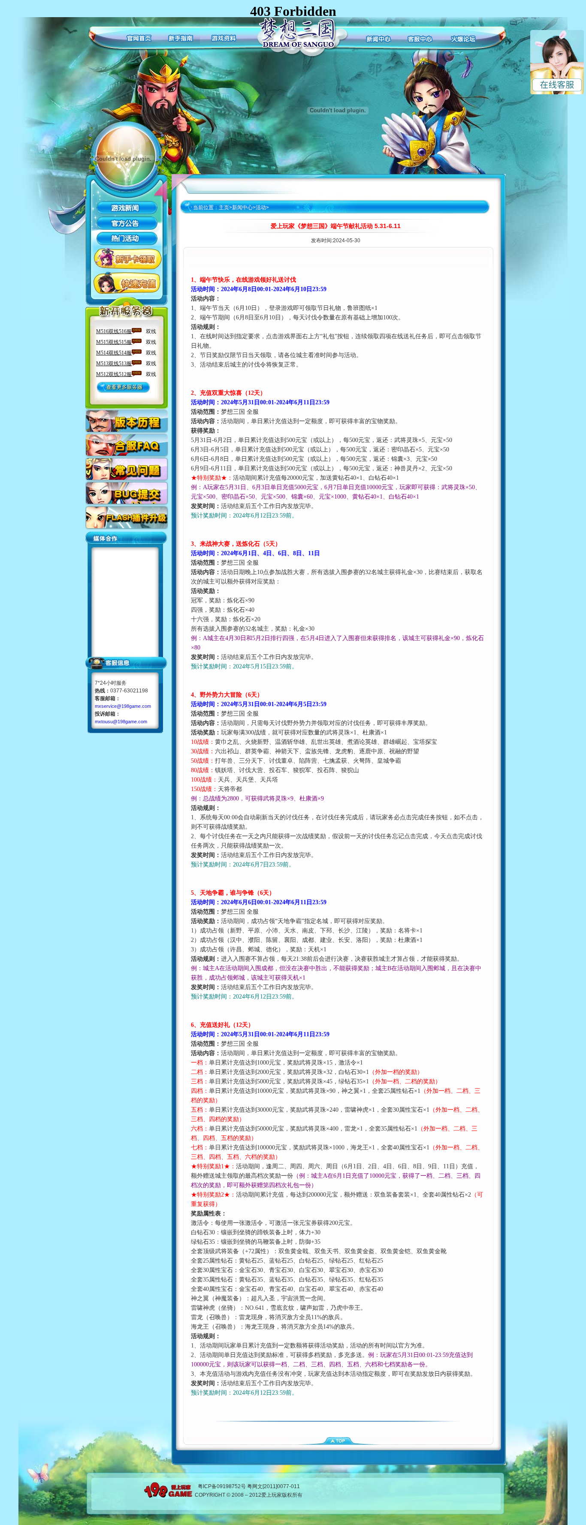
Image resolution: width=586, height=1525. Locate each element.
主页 (224, 208)
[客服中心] (420, 37)
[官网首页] (138, 37)
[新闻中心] (377, 37)
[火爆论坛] (463, 37)
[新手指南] (181, 37)
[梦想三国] (301, 37)
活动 (261, 208)
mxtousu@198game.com (121, 721)
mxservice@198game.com (123, 706)
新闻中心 (242, 208)
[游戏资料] (225, 37)
